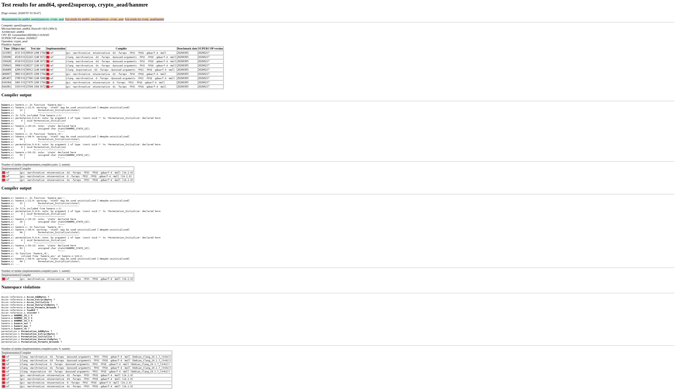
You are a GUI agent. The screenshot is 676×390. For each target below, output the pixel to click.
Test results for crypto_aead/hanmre (144, 19)
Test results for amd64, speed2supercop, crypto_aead (94, 19)
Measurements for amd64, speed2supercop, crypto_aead (33, 19)
